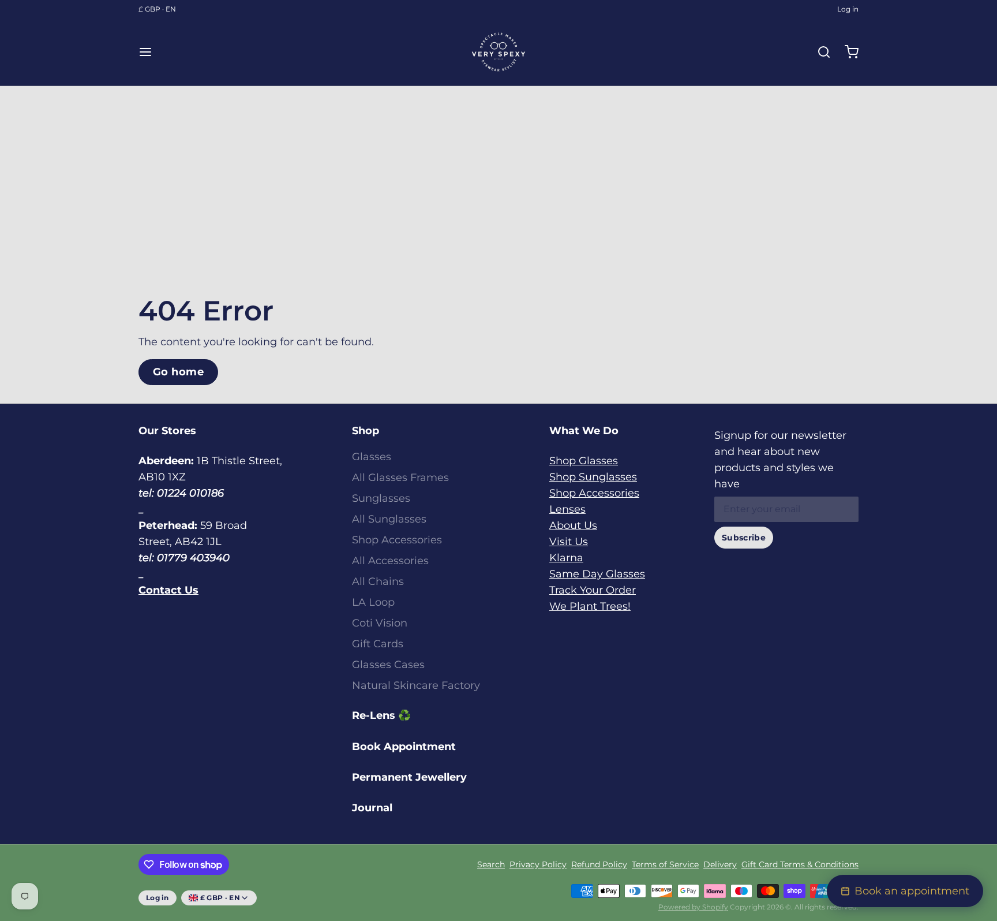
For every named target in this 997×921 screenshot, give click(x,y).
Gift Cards (377, 643)
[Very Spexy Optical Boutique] (498, 52)
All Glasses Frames (400, 477)
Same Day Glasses (597, 574)
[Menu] (150, 52)
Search (491, 864)
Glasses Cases (388, 664)
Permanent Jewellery (409, 777)
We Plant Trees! (590, 606)
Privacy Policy (538, 864)
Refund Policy (599, 864)
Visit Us (568, 541)
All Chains (378, 581)
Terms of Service (665, 864)
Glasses (371, 456)
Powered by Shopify (693, 907)
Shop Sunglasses (593, 477)
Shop (365, 430)
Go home (178, 372)
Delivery (720, 864)
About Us (573, 525)
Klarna (566, 557)
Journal (372, 807)
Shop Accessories (397, 540)
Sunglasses (381, 498)
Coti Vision (379, 623)
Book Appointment (404, 746)
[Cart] (847, 52)
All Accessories (390, 560)
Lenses (567, 509)
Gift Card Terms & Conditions (800, 864)
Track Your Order (592, 590)
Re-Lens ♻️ (381, 715)
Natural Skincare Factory (416, 685)
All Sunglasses (389, 519)
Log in (848, 9)
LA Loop (373, 602)
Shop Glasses (583, 460)
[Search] (819, 52)
